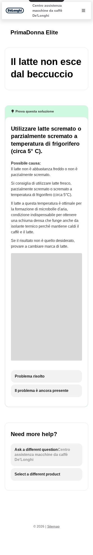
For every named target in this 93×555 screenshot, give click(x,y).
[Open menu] (83, 10)
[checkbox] (46, 376)
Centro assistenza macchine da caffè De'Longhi (47, 10)
